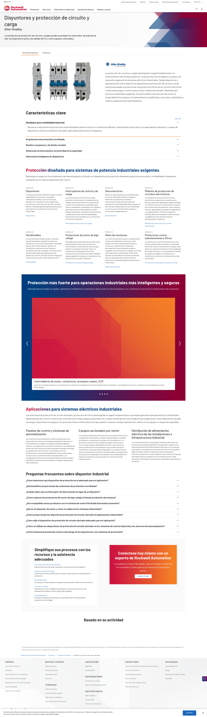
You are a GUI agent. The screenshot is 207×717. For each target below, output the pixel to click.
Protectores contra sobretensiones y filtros (161, 263)
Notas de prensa (51, 670)
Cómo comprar (130, 678)
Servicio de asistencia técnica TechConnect (141, 666)
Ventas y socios (103, 10)
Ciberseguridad (51, 689)
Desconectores (111, 216)
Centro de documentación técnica (47, 565)
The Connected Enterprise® (55, 701)
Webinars (88, 666)
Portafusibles (31, 262)
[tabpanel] (103, 346)
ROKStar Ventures (132, 687)
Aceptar (189, 713)
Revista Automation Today (175, 674)
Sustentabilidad (11, 687)
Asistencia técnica (86, 10)
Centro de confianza (12, 691)
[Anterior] (27, 344)
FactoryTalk (89, 700)
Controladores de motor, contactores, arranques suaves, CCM (55, 299)
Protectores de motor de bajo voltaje (79, 263)
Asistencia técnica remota (44, 571)
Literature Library (41, 586)
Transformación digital (53, 693)
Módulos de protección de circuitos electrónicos (158, 225)
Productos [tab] (46, 53)
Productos (34, 10)
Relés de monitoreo (112, 267)
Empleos (8, 670)
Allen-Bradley (90, 695)
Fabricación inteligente (54, 697)
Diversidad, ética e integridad (16, 674)
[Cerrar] (203, 712)
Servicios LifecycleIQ (93, 704)
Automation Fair (51, 674)
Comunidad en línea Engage (15, 678)
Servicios (47, 10)
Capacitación (90, 670)
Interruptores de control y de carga (79, 223)
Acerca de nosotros (12, 666)
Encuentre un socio (92, 681)
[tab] (99, 394)
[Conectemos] (204, 678)
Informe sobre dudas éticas (135, 683)
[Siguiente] (180, 344)
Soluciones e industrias (64, 10)
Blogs (167, 670)
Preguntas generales (133, 674)
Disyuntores (30, 216)
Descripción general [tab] (30, 53)
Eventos (48, 678)
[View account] (202, 9)
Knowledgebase (40, 595)
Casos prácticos (171, 666)
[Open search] (197, 9)
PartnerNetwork (40, 580)
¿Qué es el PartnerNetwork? (95, 685)
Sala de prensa (50, 666)
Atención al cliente (132, 670)
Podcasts (168, 678)
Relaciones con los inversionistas (17, 683)
